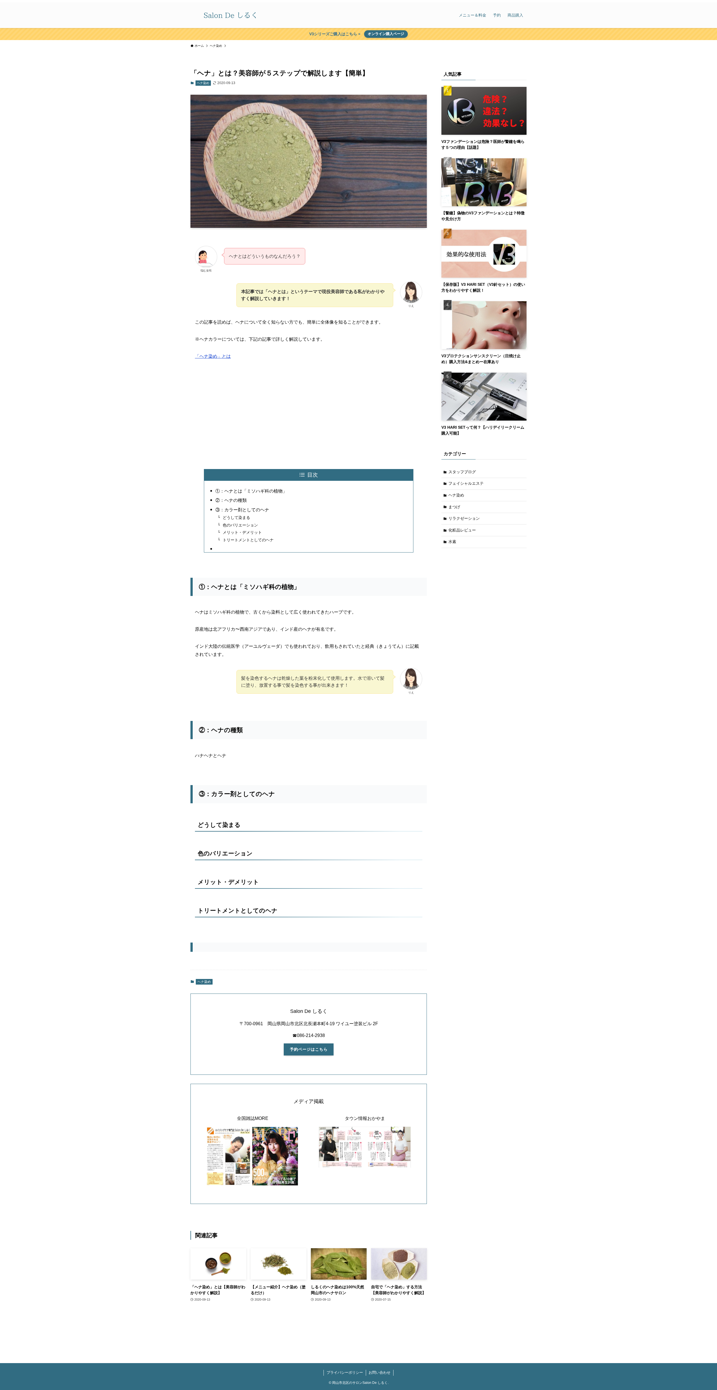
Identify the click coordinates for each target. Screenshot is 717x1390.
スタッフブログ (462, 472)
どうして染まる (236, 517)
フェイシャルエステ (466, 483)
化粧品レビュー (462, 530)
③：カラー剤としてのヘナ (242, 509)
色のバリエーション (240, 525)
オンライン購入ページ (386, 34)
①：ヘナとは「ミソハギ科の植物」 (251, 491)
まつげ (454, 507)
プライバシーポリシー (345, 1372)
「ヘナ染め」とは (213, 356)
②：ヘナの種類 (231, 500)
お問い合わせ (379, 1372)
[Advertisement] (309, 413)
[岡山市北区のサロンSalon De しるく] (230, 15)
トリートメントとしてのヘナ (248, 540)
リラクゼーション (464, 518)
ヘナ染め (203, 83)
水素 (452, 541)
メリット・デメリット (242, 532)
